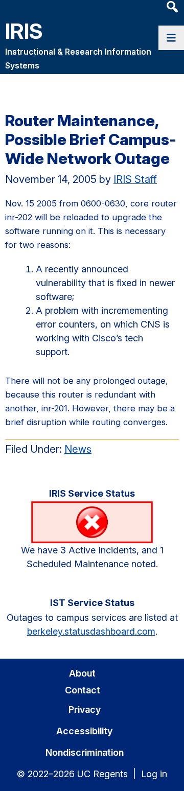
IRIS (24, 31)
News (77, 449)
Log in (154, 774)
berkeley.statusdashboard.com (91, 631)
